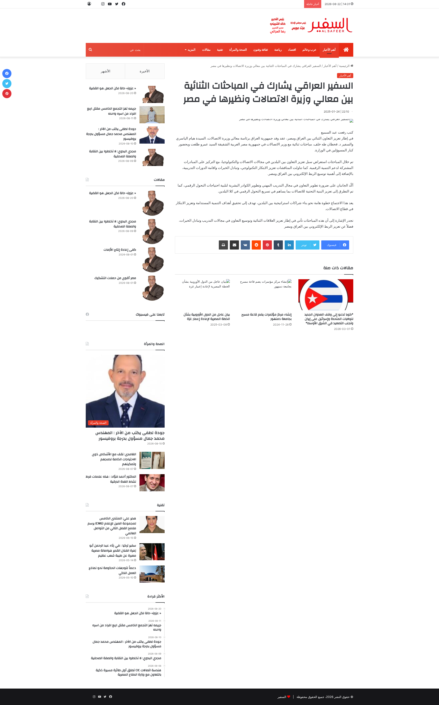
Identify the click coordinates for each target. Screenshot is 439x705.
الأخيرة (145, 71)
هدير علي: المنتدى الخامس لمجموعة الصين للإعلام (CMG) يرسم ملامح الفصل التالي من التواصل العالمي (112, 526)
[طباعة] (223, 245)
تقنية (220, 49)
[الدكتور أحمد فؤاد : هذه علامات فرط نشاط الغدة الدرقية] (152, 482)
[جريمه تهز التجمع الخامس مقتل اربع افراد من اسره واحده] (152, 114)
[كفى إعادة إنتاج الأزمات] (152, 259)
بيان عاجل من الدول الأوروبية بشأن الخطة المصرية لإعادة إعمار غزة (207, 317)
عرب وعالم (309, 49)
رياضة (278, 49)
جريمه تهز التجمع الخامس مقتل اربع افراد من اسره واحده (111, 111)
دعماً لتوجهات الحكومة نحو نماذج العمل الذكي (112, 570)
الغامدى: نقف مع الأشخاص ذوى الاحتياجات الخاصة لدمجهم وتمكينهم (114, 459)
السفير (282, 697)
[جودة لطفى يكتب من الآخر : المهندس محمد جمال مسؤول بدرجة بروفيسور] (152, 135)
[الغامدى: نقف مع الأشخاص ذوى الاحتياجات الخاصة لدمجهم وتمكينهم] (152, 460)
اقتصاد (292, 49)
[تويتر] (6, 83)
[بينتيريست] (267, 245)
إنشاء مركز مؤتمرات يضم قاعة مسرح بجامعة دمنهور (266, 317)
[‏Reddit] (256, 245)
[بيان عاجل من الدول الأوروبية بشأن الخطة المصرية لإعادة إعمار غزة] (202, 294)
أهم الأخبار (329, 49)
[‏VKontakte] (245, 245)
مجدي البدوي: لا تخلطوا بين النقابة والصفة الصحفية (112, 153)
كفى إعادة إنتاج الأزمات (120, 250)
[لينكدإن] (289, 245)
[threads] (96, 4)
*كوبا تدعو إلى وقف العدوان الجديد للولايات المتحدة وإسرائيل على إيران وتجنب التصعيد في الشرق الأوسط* (329, 319)
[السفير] (311, 26)
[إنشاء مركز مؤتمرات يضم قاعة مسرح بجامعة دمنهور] (264, 294)
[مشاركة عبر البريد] (234, 245)
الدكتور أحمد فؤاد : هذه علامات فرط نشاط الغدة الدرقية (111, 479)
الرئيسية (345, 66)
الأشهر (105, 71)
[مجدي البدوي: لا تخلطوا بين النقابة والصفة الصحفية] (152, 157)
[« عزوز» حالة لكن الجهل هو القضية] (152, 94)
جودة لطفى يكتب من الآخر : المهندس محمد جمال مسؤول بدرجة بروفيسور (111, 134)
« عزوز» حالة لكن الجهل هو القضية (112, 88)
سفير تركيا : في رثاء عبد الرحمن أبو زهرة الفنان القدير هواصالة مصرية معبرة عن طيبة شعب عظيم (112, 550)
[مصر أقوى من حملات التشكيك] (152, 288)
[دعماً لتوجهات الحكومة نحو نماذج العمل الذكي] (152, 574)
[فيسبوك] (6, 73)
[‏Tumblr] (278, 245)
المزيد (191, 49)
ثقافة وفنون (260, 49)
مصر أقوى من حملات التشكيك (115, 278)
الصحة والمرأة (238, 49)
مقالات (206, 49)
